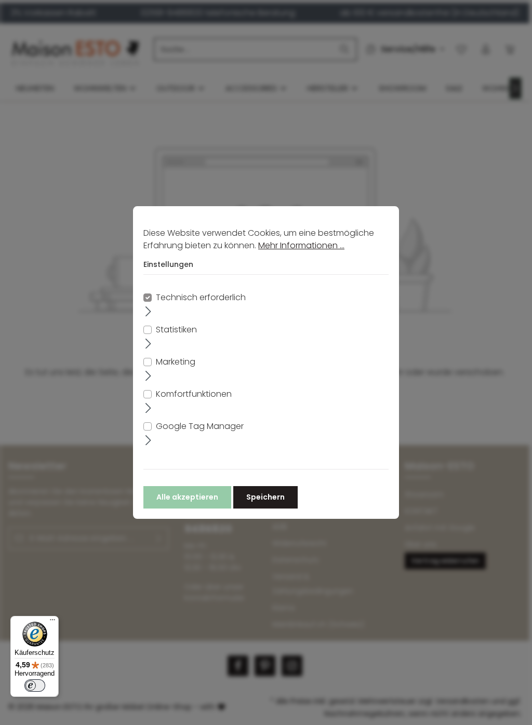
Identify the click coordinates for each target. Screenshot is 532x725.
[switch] (34, 685)
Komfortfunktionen (194, 394)
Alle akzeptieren (187, 497)
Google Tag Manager (200, 426)
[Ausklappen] (148, 311)
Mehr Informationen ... (301, 245)
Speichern (265, 497)
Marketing (175, 362)
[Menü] (52, 622)
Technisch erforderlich (201, 297)
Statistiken (176, 329)
